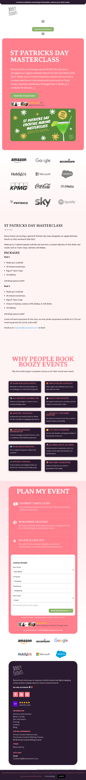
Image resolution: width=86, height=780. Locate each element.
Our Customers (19, 719)
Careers (16, 724)
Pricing (16, 722)
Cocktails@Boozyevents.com (25, 758)
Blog (15, 727)
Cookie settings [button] (49, 776)
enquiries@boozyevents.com (26, 327)
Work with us (18, 747)
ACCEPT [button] (61, 776)
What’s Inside (19, 716)
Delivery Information (22, 714)
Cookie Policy (72, 770)
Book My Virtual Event (43, 29)
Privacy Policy (42, 770)
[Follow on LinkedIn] (21, 694)
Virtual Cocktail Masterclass (25, 734)
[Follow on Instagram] (27, 694)
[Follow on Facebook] (15, 694)
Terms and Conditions (57, 770)
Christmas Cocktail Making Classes (28, 737)
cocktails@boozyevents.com (50, 630)
